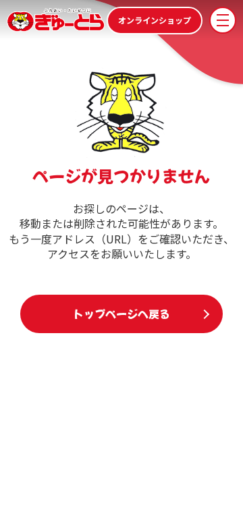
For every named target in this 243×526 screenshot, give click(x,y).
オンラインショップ (154, 20)
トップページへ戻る (121, 313)
